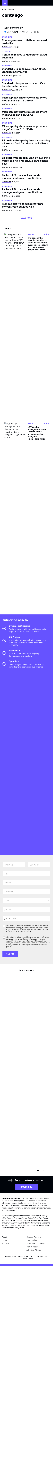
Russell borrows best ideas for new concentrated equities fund (22, 205)
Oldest (25, 31)
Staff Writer (6, 47)
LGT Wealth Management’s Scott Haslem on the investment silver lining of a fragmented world (37, 433)
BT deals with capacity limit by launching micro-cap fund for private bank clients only (26, 143)
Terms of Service (25, 1256)
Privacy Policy (10, 1256)
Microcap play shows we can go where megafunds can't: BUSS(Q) (24, 113)
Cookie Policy (39, 1256)
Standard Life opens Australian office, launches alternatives (24, 70)
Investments (7, 37)
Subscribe (26, 1187)
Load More (26, 218)
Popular (36, 31)
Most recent (12, 31)
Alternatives (7, 51)
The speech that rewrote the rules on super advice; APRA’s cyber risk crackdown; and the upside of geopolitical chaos (38, 244)
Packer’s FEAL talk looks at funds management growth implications (22, 177)
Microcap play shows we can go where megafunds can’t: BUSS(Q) (24, 99)
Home (4, 9)
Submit (10, 954)
